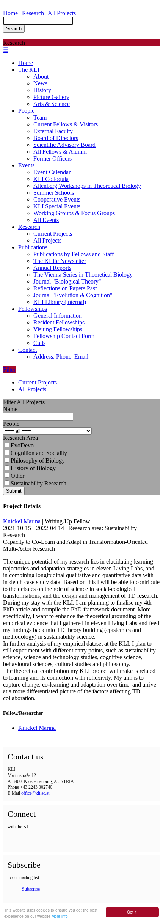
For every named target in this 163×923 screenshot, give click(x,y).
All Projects (62, 13)
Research (33, 13)
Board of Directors (55, 138)
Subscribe (31, 889)
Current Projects (52, 233)
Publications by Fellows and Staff (73, 254)
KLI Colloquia (51, 179)
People (26, 110)
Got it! (132, 912)
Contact (27, 350)
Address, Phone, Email (60, 356)
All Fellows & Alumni (60, 151)
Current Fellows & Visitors (65, 124)
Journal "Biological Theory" (67, 281)
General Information (57, 315)
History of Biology (33, 468)
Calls (39, 343)
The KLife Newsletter (59, 261)
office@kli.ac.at (35, 793)
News (40, 83)
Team (40, 117)
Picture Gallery (51, 97)
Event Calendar (52, 172)
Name (10, 409)
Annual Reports (52, 268)
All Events (46, 220)
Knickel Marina (22, 521)
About (41, 76)
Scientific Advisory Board (64, 145)
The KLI (28, 69)
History (42, 90)
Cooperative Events (56, 199)
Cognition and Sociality (39, 453)
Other (17, 476)
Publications (32, 247)
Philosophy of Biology (38, 460)
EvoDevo (22, 445)
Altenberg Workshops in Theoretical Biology (87, 186)
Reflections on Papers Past (65, 288)
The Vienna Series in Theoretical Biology (83, 274)
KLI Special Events (56, 206)
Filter (9, 369)
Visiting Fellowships (57, 329)
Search (14, 29)
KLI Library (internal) (59, 302)
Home (10, 13)
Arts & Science (51, 104)
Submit (14, 491)
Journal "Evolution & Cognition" (73, 295)
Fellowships (32, 309)
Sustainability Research (38, 483)
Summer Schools (53, 192)
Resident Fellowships (59, 322)
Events (26, 165)
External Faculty (53, 131)
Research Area (20, 438)
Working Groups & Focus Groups (74, 213)
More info (60, 916)
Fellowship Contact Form (63, 336)
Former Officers (52, 158)
